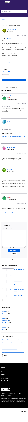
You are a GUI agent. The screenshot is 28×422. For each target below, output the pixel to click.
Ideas (3, 19)
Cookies (9, 400)
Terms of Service (13, 399)
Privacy (2, 400)
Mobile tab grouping (19, 299)
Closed (3, 333)
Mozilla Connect (8, 3)
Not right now (5, 328)
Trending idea (5, 317)
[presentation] (3, 230)
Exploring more (5, 324)
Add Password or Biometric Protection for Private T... (19, 286)
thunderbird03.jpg (8, 64)
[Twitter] (1, 386)
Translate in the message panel (10, 25)
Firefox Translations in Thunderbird (10, 215)
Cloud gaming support (19, 273)
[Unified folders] (21, 88)
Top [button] (2, 419)
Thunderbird (5, 68)
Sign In (23, 3)
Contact (16, 400)
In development (5, 326)
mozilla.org (3, 399)
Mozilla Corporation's (7, 403)
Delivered (4, 331)
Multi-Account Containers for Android (10, 352)
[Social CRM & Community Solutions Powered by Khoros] (24, 419)
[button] (3, 77)
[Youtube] (7, 386)
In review (4, 322)
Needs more (5, 319)
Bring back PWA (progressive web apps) (11, 343)
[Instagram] (4, 386)
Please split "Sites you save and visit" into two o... (13, 349)
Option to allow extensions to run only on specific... (13, 346)
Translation (6, 70)
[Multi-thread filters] (19, 88)
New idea (9, 38)
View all (6, 304)
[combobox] (14, 11)
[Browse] (2, 3)
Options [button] (26, 19)
